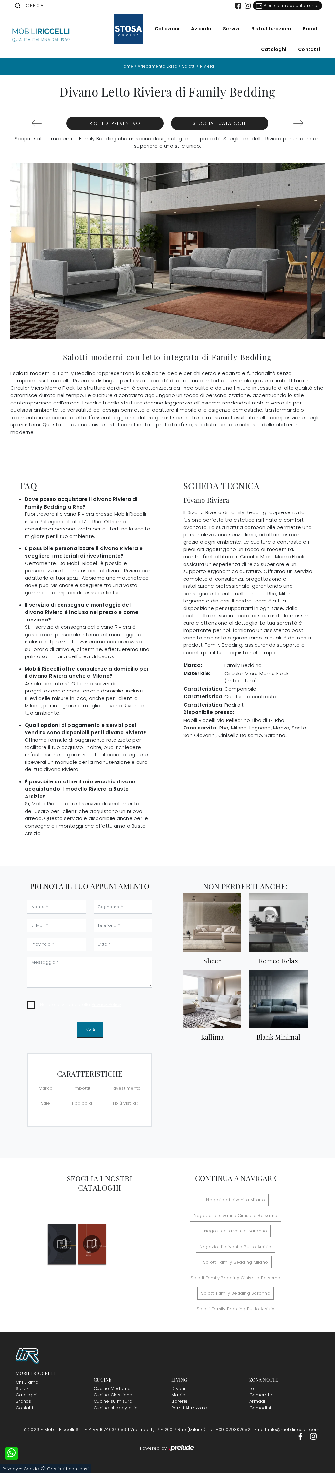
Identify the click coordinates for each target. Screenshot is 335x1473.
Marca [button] (46, 1088)
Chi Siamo (27, 1382)
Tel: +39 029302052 (229, 1430)
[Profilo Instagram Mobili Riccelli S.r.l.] (247, 5)
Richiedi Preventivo (114, 123)
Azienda (201, 29)
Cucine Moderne (112, 1388)
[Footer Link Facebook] (301, 1436)
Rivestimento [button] (126, 1088)
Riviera (207, 66)
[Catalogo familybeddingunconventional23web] (92, 1244)
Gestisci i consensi (68, 1469)
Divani (178, 1388)
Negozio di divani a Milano (235, 1200)
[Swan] (36, 123)
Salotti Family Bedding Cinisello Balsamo (236, 1278)
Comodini (260, 1408)
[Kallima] (212, 999)
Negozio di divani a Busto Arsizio (235, 1247)
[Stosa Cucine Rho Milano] (128, 29)
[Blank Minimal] (278, 999)
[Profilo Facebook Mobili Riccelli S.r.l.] (238, 5)
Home (127, 66)
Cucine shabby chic (116, 1408)
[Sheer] (212, 922)
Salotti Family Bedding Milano (235, 1262)
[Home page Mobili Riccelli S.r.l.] (41, 34)
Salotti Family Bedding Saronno (235, 1293)
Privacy (10, 1469)
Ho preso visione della (80, 1004)
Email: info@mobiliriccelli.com (287, 1430)
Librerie (179, 1401)
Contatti (309, 49)
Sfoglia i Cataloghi (220, 123)
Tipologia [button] (81, 1103)
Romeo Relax (278, 961)
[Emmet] (298, 123)
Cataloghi (273, 49)
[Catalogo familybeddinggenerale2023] (62, 1244)
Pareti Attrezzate (189, 1408)
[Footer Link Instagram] (313, 1436)
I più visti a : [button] (125, 1103)
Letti (253, 1388)
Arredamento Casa (158, 66)
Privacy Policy (106, 1004)
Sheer (212, 961)
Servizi (231, 29)
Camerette (261, 1395)
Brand (310, 29)
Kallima (212, 1037)
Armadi (257, 1401)
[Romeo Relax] (278, 922)
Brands (23, 1401)
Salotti (189, 66)
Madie (178, 1395)
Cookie (31, 1469)
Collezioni (167, 29)
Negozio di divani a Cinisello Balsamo (235, 1216)
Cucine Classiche (113, 1395)
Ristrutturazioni (271, 29)
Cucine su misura (113, 1401)
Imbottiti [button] (82, 1088)
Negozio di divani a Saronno (235, 1231)
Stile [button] (45, 1103)
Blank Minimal (278, 1037)
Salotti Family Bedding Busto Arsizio (235, 1309)
